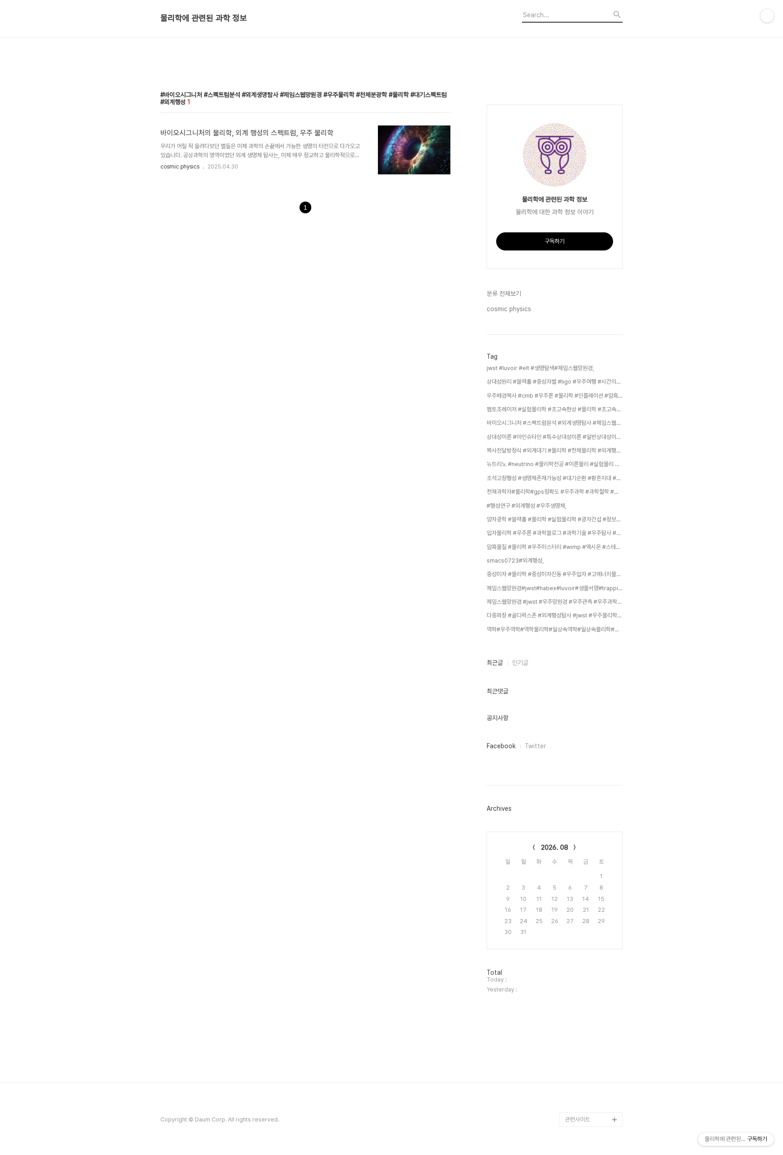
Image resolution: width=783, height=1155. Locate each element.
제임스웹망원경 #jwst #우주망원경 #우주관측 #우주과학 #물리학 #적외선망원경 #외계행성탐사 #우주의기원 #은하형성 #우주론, (555, 601)
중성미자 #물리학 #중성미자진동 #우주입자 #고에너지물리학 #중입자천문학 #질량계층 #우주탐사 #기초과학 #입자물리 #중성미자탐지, (555, 574)
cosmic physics (179, 167)
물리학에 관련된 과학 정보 (203, 18)
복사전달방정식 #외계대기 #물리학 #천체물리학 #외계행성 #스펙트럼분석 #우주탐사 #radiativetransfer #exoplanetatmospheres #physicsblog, (555, 450)
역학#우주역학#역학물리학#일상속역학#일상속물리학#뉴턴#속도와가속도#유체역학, (555, 629)
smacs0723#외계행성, (515, 560)
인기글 (520, 662)
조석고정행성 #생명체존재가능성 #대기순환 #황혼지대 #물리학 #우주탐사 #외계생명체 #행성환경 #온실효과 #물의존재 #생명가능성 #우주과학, (555, 478)
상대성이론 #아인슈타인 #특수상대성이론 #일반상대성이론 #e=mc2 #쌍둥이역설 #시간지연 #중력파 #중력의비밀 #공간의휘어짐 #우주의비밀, (555, 436)
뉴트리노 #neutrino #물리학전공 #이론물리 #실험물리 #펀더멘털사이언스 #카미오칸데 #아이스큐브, (555, 464)
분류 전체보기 (504, 293)
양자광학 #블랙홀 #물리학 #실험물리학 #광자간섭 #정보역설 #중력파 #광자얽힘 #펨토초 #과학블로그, (555, 519)
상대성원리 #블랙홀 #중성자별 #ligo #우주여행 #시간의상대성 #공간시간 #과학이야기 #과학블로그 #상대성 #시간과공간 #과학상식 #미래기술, (555, 381)
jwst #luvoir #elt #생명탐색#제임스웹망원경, (540, 368)
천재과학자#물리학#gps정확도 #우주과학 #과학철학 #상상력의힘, (555, 491)
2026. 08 (554, 847)
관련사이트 (577, 1119)
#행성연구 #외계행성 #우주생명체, (526, 505)
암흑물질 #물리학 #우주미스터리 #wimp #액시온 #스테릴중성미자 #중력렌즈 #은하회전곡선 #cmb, (555, 547)
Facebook (501, 746)
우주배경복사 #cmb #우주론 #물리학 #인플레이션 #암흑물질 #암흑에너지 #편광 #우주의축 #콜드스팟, (555, 395)
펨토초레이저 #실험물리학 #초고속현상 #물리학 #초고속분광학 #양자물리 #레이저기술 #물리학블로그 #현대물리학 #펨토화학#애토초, (555, 409)
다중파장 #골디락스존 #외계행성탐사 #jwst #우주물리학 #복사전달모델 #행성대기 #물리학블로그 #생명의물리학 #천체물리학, (555, 615)
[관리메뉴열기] (767, 16)
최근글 (495, 662)
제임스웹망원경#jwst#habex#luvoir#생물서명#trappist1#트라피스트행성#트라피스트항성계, (555, 588)
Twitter (535, 746)
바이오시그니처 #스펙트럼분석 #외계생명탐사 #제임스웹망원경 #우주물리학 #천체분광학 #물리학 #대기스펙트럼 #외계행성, (555, 422)
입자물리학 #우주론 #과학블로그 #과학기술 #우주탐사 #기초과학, (555, 532)
